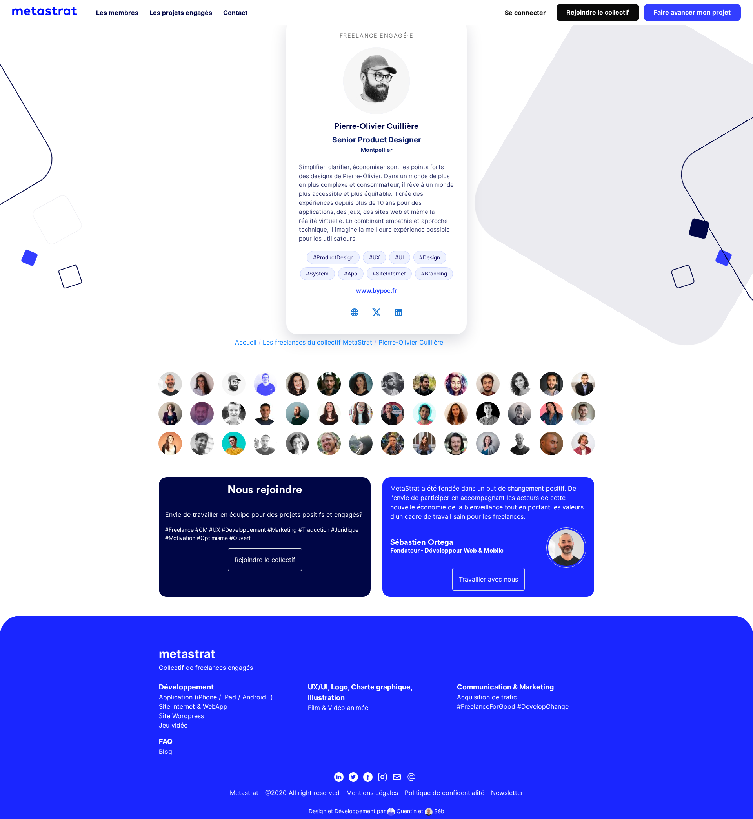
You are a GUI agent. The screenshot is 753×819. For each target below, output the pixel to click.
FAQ (166, 741)
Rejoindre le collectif (597, 12)
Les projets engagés (180, 12)
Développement (186, 687)
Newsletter (507, 793)
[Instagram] (382, 777)
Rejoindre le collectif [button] (265, 560)
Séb (438, 811)
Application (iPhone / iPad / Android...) (216, 697)
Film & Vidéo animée (338, 707)
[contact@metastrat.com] (411, 777)
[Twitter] (376, 312)
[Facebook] (368, 777)
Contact (235, 12)
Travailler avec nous (488, 579)
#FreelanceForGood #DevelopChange (513, 706)
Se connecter (525, 12)
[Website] (354, 312)
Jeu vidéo (173, 725)
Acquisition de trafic (487, 697)
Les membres (117, 12)
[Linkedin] (339, 777)
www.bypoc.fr (376, 290)
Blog (165, 751)
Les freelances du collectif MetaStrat (317, 342)
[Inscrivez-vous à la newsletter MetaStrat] (397, 777)
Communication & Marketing (505, 687)
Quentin (406, 811)
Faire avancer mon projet (692, 12)
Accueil (245, 342)
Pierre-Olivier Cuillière (410, 342)
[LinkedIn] (398, 312)
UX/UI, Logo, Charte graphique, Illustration (360, 692)
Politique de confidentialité (444, 793)
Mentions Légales (372, 793)
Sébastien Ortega (421, 542)
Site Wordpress (181, 716)
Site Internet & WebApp (193, 706)
